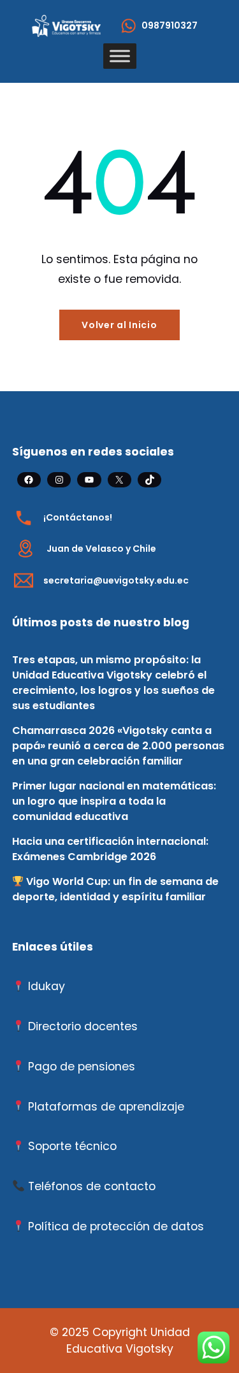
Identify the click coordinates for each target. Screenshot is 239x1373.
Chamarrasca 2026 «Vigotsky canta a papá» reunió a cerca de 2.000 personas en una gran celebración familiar (118, 745)
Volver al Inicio (119, 325)
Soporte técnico (72, 1146)
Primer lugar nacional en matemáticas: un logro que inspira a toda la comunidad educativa (114, 801)
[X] (119, 479)
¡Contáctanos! (77, 517)
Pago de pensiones (81, 1066)
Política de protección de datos (116, 1226)
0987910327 (169, 25)
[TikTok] (149, 479)
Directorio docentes (83, 1026)
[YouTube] (89, 479)
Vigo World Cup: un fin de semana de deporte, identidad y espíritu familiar (115, 889)
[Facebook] (29, 479)
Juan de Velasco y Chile (101, 548)
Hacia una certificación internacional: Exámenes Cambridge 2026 (110, 849)
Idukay (46, 986)
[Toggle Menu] (120, 56)
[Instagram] (59, 479)
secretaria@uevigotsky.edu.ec (116, 580)
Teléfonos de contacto (92, 1186)
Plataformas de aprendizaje (106, 1106)
